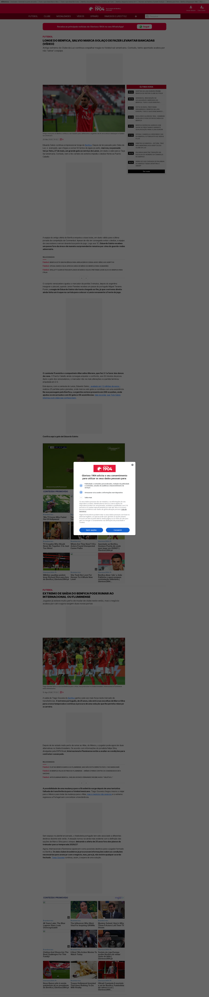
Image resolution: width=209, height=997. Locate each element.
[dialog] (104, 498)
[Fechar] (132, 464)
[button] (104, 497)
